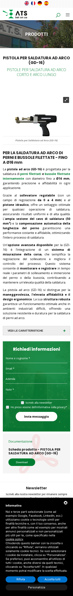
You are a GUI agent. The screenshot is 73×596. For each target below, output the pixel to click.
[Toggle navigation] (67, 14)
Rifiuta (20, 579)
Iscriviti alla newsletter (38, 402)
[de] (39, 3)
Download (22, 462)
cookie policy (14, 539)
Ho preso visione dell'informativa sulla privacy (38, 407)
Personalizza (36, 587)
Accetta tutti (52, 579)
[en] (26, 3)
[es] (46, 3)
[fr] (33, 3)
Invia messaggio (36, 416)
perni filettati (30, 174)
